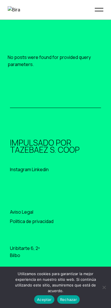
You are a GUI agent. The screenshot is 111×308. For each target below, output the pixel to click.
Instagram (20, 169)
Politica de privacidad (32, 221)
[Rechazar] (104, 287)
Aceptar (44, 299)
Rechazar (68, 299)
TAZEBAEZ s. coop (45, 149)
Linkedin (40, 169)
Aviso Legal (21, 212)
